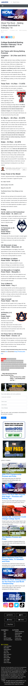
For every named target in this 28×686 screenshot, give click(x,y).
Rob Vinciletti (7, 657)
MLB (5, 633)
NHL (5, 634)
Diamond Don (18, 639)
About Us (10, 614)
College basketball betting (17, 360)
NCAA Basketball (8, 639)
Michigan (17, 366)
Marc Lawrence (7, 654)
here (6, 351)
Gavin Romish (18, 636)
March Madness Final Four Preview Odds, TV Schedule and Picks (13, 559)
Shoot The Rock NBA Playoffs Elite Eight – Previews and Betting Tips (13, 496)
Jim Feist (6, 651)
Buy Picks (10, 624)
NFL (5, 631)
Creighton (8, 364)
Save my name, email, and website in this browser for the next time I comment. (14, 413)
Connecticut (20, 362)
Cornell (3, 364)
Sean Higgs (7, 659)
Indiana (24, 364)
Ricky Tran (6, 652)
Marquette (7, 366)
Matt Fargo (17, 634)
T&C (21, 614)
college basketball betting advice (8, 362)
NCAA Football (7, 638)
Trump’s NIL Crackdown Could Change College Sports (14, 518)
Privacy (10, 619)
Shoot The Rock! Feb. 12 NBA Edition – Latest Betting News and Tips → (17, 378)
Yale (8, 369)
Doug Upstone (5, 30)
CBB (9, 360)
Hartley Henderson (19, 631)
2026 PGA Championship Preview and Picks (11, 475)
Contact (22, 619)
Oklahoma (22, 366)
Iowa (2, 366)
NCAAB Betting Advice (11, 358)
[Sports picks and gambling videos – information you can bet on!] (4, 2)
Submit (3, 417)
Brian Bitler (6, 647)
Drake (20, 364)
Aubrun (5, 360)
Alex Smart (6, 661)
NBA (5, 636)
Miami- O (12, 366)
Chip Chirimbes (7, 646)
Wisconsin (3, 369)
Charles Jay (18, 638)
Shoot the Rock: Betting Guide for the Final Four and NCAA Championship (14, 582)
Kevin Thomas (7, 662)
